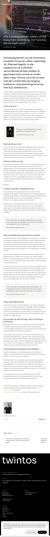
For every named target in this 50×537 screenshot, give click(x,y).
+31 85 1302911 (28, 494)
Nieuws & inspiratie (7, 513)
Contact (4, 516)
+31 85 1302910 (6, 500)
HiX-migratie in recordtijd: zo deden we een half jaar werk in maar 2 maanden (24, 481)
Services (4, 511)
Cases (5, 33)
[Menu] (46, 3)
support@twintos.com (31, 492)
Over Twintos (5, 509)
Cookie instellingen (31, 532)
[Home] (7, 4)
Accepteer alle (42, 532)
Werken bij (5, 508)
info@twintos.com (7, 499)
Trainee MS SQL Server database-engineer (16, 474)
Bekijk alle (16, 433)
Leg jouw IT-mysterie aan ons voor (12, 392)
